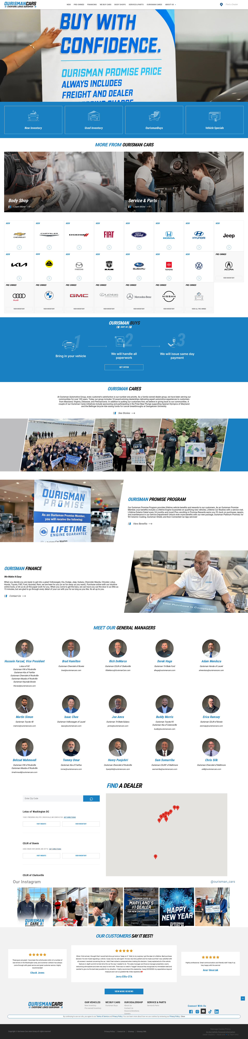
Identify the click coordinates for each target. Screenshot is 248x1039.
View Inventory (228, 278)
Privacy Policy (109, 1032)
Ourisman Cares (154, 4)
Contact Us (15, 596)
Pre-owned (79, 4)
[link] (35, 907)
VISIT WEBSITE (41, 824)
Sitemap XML (141, 1032)
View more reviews (124, 991)
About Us (169, 4)
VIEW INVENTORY (81, 824)
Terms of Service (102, 1016)
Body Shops (120, 4)
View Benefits (140, 523)
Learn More (19, 206)
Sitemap (131, 1032)
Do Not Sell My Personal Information (220, 1032)
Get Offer (124, 367)
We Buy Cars (105, 4)
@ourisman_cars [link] (223, 881)
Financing (92, 4)
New (69, 4)
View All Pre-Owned (199, 309)
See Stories (124, 413)
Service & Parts (136, 4)
